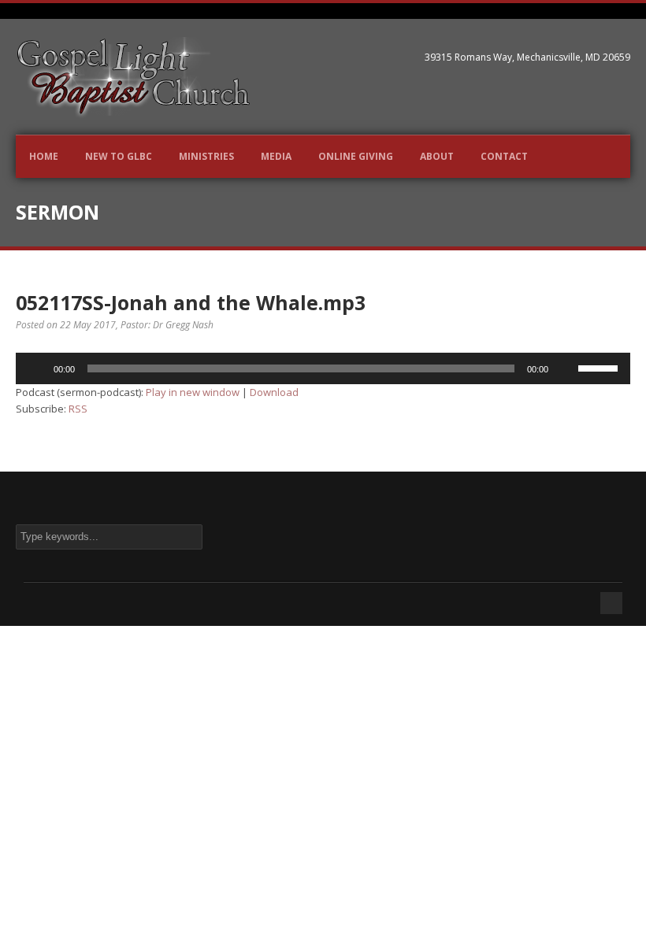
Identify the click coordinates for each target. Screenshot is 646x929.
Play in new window (192, 392)
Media (276, 156)
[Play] (36, 368)
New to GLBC (118, 156)
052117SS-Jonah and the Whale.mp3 (191, 302)
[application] (323, 368)
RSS (78, 409)
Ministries (206, 156)
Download (274, 392)
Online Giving (355, 156)
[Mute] (566, 368)
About (437, 156)
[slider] (600, 367)
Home (43, 156)
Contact (504, 156)
